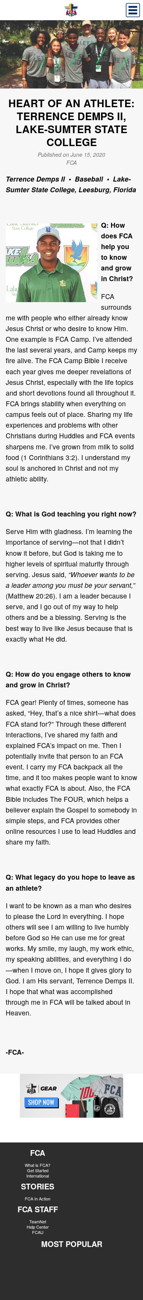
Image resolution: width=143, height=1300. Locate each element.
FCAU (37, 1232)
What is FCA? (37, 1165)
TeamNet (37, 1221)
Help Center (38, 1227)
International (37, 1176)
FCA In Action (37, 1198)
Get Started (37, 1170)
